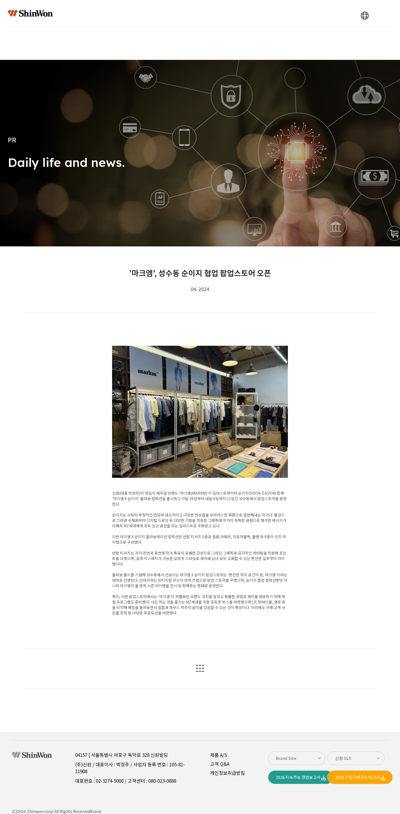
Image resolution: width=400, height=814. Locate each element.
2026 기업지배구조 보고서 (358, 777)
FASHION (179, 13)
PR (218, 13)
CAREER (262, 13)
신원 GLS (343, 758)
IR (202, 13)
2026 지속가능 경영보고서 (298, 777)
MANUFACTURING (140, 13)
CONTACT (349, 16)
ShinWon (30, 13)
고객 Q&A (219, 763)
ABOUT (102, 13)
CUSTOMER (293, 13)
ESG (237, 13)
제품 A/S (218, 754)
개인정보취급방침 (227, 772)
